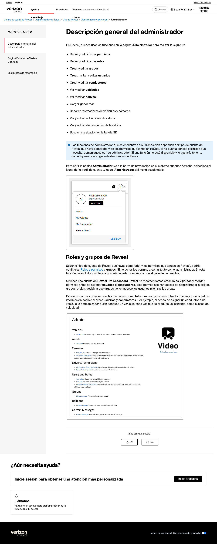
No (152, 442)
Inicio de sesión (204, 10)
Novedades (62, 9)
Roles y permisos (92, 269)
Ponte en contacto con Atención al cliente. (90, 13)
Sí (131, 442)
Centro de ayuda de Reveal (18, 20)
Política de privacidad (161, 533)
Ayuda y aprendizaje (37, 13)
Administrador (119, 20)
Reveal (9, 2)
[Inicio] (14, 9)
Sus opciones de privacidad (187, 533)
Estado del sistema (202, 2)
